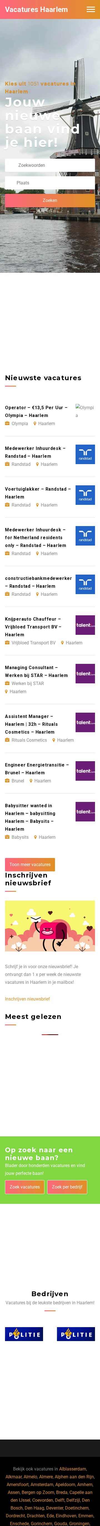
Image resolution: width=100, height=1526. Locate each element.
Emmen (85, 1515)
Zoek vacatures (25, 1187)
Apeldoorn (65, 1484)
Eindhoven (66, 1515)
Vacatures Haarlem (36, 9)
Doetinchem (77, 1508)
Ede (50, 1515)
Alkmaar (14, 1476)
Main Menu (91, 9)
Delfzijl (73, 1500)
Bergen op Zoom (38, 1492)
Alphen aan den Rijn (74, 1476)
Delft (59, 1500)
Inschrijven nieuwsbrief (27, 999)
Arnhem (84, 1484)
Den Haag (34, 1508)
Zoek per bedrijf (67, 1187)
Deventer (54, 1508)
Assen (14, 1492)
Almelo (30, 1476)
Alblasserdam (72, 1469)
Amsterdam (42, 1484)
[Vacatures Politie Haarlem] (24, 1334)
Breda (62, 1492)
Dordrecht (15, 1515)
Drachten (36, 1515)
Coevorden (42, 1500)
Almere (46, 1476)
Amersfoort (18, 1484)
